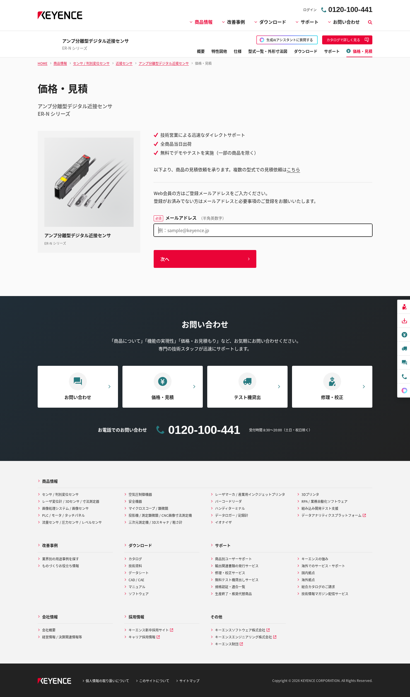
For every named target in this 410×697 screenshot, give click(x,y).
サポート (310, 21)
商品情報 (204, 21)
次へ (164, 259)
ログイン (310, 9)
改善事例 (236, 21)
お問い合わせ (346, 21)
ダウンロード (272, 21)
